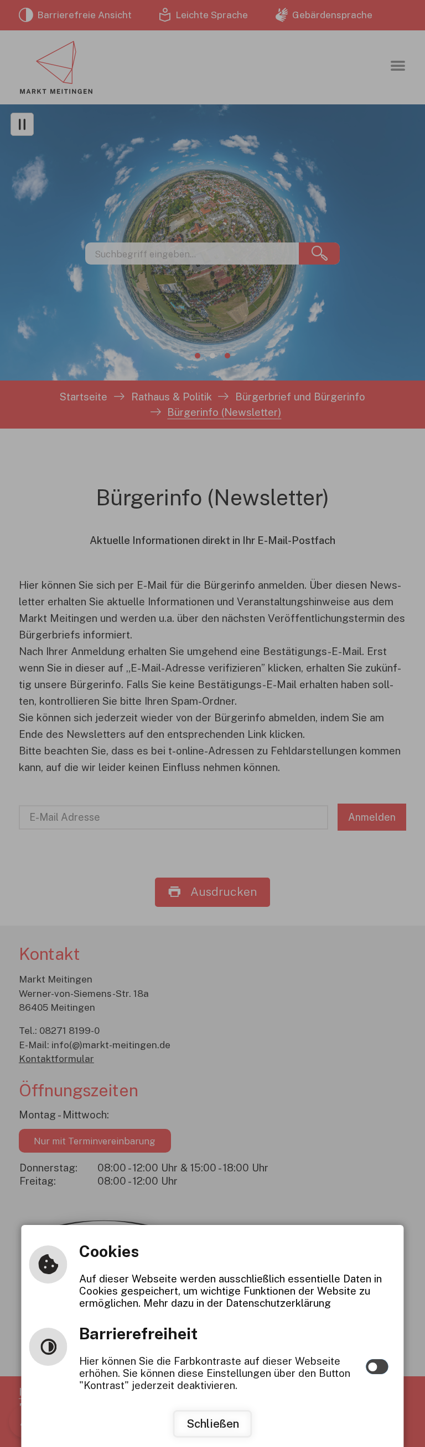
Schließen (212, 1423)
